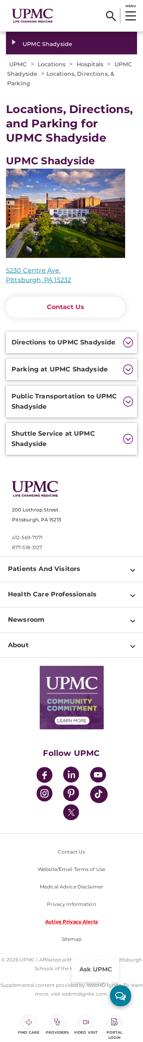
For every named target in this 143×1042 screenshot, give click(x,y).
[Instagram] (44, 794)
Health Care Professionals (52, 594)
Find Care (28, 1032)
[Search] (111, 15)
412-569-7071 (27, 537)
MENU (130, 6)
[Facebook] (44, 776)
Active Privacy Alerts (71, 922)
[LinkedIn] (71, 776)
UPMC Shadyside (47, 44)
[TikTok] (99, 794)
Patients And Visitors (44, 569)
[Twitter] (71, 812)
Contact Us (66, 307)
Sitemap (72, 939)
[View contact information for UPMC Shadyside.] (65, 213)
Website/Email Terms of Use (71, 869)
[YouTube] (98, 776)
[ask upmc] (120, 995)
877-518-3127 (27, 547)
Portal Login (114, 1035)
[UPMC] (32, 16)
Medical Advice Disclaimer (71, 887)
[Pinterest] (71, 794)
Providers (57, 1032)
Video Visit (86, 1032)
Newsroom (26, 619)
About (18, 645)
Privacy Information (71, 904)
